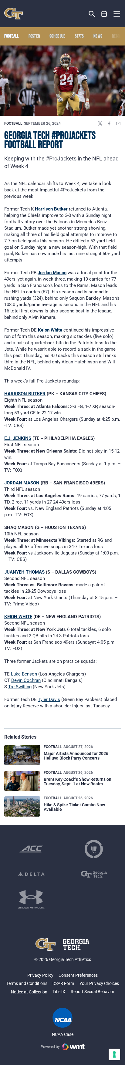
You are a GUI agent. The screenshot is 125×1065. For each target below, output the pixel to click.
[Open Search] (91, 13)
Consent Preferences (78, 975)
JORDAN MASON (21, 483)
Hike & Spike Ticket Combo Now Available (74, 807)
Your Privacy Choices (99, 983)
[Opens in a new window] (31, 849)
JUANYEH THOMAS (24, 572)
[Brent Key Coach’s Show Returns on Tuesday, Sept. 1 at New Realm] (22, 781)
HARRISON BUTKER (25, 393)
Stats (79, 36)
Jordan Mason (52, 272)
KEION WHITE (18, 616)
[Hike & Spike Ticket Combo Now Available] (22, 806)
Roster (34, 36)
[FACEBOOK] (109, 123)
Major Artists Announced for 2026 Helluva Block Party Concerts (76, 755)
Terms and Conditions (26, 983)
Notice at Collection (29, 991)
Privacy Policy (40, 975)
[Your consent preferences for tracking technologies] (114, 1054)
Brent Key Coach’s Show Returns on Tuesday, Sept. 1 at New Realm (77, 781)
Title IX (58, 991)
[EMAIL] (118, 123)
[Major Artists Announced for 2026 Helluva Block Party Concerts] (22, 755)
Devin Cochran (26, 680)
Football (13, 123)
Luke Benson (24, 674)
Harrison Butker (51, 209)
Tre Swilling (20, 686)
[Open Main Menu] (117, 14)
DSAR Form (63, 983)
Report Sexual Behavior (92, 991)
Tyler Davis (49, 699)
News (97, 36)
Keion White (50, 330)
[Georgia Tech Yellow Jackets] (13, 13)
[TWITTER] (100, 123)
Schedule (57, 36)
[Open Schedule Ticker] (104, 13)
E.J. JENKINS (17, 438)
